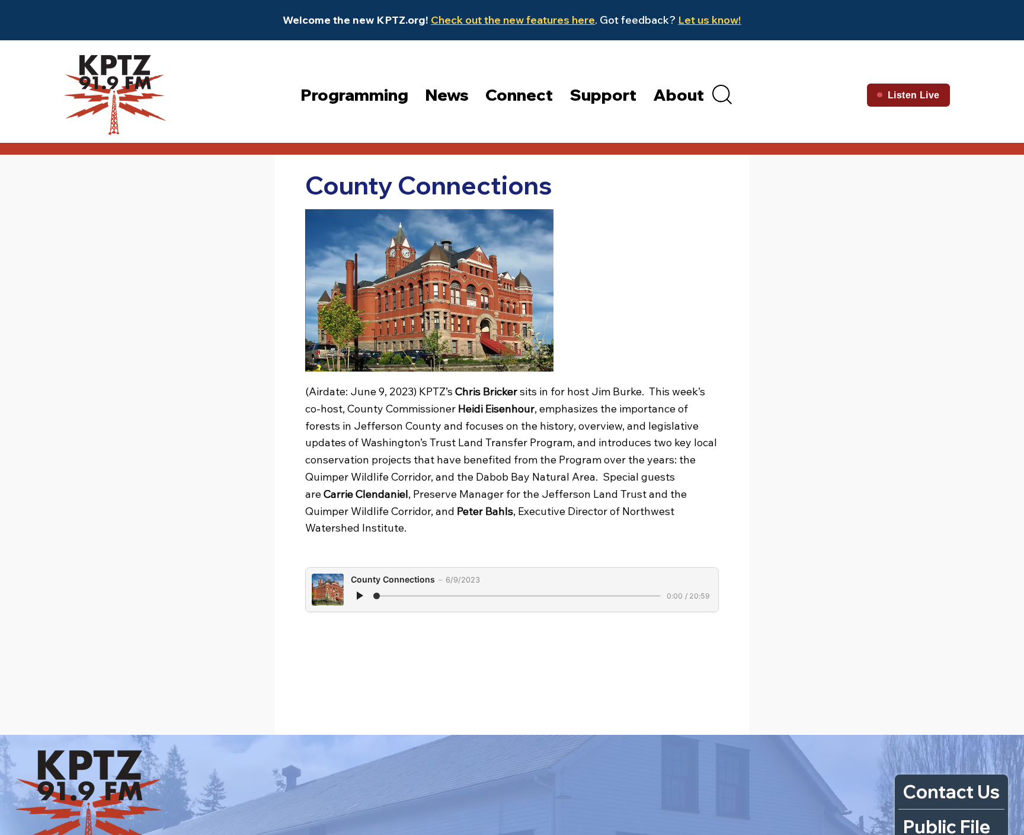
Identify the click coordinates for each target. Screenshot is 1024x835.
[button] (722, 94)
